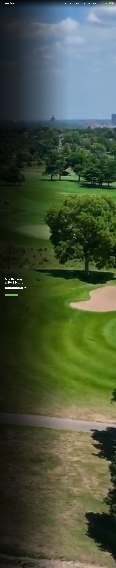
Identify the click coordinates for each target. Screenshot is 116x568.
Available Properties (11, 295)
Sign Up (111, 3)
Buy (65, 3)
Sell (71, 3)
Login (105, 3)
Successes (87, 3)
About (95, 3)
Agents (78, 3)
